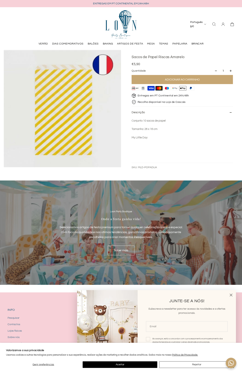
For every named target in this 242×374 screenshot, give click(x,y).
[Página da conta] (223, 24)
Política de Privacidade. (185, 355)
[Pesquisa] (214, 24)
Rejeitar (196, 364)
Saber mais (121, 250)
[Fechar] (231, 295)
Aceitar (120, 364)
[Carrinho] (232, 24)
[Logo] (121, 24)
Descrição (138, 112)
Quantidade (139, 70)
